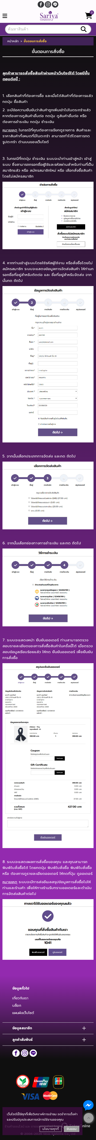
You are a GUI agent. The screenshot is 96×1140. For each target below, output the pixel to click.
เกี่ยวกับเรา (20, 998)
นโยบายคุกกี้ (50, 1129)
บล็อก (16, 1005)
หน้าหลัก (13, 41)
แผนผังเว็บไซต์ (23, 1013)
